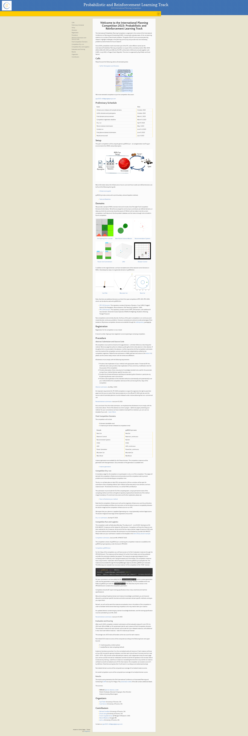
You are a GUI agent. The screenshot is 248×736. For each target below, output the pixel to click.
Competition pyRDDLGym (103, 548)
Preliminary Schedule (78, 25)
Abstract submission (101, 387)
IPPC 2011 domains (104, 305)
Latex (110, 412)
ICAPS (104, 682)
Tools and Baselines (105, 199)
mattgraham (87, 731)
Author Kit (148, 353)
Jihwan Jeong (103, 713)
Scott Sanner (103, 704)
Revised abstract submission (104, 401)
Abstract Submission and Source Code (79, 38)
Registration (75, 32)
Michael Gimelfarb (104, 711)
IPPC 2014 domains (104, 309)
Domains (74, 30)
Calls (73, 22)
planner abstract (109, 690)
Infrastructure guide (105, 191)
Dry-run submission (101, 518)
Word (114, 412)
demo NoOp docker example (141, 533)
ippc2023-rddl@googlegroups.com (106, 98)
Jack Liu (101, 720)
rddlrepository (140, 322)
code (116, 690)
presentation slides (126, 682)
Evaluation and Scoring (78, 49)
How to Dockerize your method (108, 499)
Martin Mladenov (104, 718)
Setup (73, 27)
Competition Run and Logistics (80, 47)
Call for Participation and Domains (109, 66)
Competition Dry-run (78, 44)
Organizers (75, 54)
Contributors (75, 57)
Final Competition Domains (79, 42)
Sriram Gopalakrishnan (106, 716)
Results (74, 52)
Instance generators (105, 466)
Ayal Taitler (102, 702)
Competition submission (103, 538)
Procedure (75, 35)
